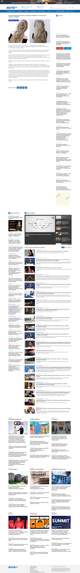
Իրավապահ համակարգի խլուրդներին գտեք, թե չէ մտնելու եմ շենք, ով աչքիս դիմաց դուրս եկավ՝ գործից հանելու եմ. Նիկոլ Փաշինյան (53, 318)
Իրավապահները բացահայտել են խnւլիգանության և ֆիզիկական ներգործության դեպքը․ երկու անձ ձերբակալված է (63, 72)
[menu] (71, 11)
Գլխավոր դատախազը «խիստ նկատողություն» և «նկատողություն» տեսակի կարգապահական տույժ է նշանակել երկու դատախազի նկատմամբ (14, 368)
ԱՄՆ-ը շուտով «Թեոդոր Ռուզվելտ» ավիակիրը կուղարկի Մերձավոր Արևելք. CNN (15, 294)
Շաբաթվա (69, 247)
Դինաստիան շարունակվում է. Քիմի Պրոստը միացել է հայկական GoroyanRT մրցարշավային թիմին (63, 174)
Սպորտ (9, 358)
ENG (72, 7)
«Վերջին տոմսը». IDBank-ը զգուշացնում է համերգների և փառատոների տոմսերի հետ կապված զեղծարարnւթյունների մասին (39, 532)
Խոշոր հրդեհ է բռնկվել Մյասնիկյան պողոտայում (45, 350)
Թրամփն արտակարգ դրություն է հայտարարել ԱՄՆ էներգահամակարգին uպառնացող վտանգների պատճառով (15, 333)
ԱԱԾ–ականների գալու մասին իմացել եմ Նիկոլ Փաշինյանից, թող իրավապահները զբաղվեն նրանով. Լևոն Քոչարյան (53, 401)
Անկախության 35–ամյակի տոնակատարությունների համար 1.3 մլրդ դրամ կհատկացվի (15, 326)
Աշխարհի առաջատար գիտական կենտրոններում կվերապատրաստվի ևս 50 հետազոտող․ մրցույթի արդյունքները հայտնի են (61, 494)
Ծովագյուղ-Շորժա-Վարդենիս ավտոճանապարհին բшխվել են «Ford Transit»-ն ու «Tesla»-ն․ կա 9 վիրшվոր (53, 376)
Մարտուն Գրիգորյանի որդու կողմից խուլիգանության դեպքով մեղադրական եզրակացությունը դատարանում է (63, 95)
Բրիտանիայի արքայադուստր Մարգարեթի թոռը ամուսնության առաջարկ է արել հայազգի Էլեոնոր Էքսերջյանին (61, 544)
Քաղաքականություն (13, 20)
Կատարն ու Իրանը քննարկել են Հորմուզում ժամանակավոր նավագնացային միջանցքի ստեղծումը (62, 88)
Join (68, 48)
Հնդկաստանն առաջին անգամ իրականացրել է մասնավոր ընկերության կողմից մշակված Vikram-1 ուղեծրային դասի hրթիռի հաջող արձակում (61, 501)
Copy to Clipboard (26, 88)
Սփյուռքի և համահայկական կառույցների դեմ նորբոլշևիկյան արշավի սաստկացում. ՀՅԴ (15, 300)
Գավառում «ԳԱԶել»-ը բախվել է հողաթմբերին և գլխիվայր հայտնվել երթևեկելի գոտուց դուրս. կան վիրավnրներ (63, 43)
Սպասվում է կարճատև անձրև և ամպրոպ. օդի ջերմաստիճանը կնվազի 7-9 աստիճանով (63, 151)
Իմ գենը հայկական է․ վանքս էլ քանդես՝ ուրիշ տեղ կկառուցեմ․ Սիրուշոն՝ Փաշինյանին (52, 251)
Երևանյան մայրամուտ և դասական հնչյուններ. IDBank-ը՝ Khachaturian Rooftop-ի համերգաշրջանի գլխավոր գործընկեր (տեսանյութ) (39, 547)
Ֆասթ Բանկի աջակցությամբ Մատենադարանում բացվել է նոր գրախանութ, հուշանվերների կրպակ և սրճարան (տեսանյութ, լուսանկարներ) (40, 540)
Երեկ (66, 247)
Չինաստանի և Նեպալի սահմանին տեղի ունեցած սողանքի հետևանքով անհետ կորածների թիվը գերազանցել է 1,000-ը (15, 354)
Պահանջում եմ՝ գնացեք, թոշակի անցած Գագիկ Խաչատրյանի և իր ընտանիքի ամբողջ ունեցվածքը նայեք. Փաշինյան (52, 334)
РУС (70, 7)
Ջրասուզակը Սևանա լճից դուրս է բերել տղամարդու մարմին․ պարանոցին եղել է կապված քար (53, 300)
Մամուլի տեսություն (37, 469)
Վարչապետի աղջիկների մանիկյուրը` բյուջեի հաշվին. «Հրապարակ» (39, 503)
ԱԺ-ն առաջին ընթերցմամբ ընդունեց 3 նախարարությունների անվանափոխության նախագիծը (63, 36)
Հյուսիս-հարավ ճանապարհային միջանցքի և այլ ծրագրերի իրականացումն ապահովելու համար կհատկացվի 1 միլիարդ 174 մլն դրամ (40, 456)
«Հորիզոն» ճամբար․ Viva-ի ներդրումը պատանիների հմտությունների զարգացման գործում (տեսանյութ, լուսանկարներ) (63, 188)
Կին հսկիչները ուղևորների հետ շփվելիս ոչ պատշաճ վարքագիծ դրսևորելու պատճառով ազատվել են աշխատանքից (15, 280)
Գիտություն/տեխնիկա (59, 469)
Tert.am (12, 8)
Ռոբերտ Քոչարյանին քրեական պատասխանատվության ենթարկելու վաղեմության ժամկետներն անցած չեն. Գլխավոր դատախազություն (15, 287)
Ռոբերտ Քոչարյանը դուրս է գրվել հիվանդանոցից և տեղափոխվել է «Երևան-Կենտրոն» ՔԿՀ (15, 263)
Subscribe (60, 48)
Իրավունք (10, 284)
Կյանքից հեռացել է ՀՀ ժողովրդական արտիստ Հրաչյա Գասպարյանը (49, 267)
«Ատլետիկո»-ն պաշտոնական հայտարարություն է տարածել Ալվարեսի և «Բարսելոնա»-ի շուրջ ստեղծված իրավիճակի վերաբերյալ (63, 80)
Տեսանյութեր (31, 213)
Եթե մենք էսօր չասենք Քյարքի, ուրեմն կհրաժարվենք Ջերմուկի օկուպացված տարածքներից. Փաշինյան (53, 285)
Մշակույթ (33, 514)
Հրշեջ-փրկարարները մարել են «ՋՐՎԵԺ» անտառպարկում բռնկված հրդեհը (63, 128)
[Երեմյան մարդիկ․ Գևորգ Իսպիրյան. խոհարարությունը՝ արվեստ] (40, 224)
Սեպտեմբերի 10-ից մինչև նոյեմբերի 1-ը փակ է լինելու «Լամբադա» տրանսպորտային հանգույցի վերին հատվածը (63, 167)
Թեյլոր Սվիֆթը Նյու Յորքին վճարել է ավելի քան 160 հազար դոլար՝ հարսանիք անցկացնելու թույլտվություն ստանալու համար (61, 550)
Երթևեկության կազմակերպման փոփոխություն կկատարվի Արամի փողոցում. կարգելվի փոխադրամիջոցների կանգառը (63, 121)
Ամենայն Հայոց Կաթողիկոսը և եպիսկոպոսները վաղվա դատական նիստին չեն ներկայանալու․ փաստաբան (14, 347)
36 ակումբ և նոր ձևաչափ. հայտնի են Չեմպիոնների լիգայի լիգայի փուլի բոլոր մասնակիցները (15, 360)
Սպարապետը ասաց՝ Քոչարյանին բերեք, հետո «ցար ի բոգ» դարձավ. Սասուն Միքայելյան (53, 276)
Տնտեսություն (11, 215)
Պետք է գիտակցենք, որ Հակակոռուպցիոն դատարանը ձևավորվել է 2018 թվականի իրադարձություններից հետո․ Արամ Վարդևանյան (51, 384)
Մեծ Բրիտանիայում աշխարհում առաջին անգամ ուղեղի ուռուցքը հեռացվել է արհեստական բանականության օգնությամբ (61, 488)
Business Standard (19, 47)
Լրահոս (60, 15)
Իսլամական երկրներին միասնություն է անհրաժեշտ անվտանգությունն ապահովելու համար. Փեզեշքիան (14, 257)
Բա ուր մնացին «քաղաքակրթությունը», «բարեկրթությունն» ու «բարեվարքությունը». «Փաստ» (39, 487)
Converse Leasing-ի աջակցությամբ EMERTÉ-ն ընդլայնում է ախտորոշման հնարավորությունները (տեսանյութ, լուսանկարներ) (39, 450)
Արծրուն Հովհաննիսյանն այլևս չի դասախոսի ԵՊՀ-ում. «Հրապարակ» (39, 498)
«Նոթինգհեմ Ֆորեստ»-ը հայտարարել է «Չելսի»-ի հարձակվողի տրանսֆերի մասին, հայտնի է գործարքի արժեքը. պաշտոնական (17, 550)
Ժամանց (54, 514)
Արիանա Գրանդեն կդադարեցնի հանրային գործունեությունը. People (60, 539)
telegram (23, 88)
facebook (18, 88)
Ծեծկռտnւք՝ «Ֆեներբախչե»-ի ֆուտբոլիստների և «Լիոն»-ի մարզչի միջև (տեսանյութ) (63, 181)
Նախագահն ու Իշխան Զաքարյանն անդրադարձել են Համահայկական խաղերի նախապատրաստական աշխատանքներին (63, 65)
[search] (65, 7)
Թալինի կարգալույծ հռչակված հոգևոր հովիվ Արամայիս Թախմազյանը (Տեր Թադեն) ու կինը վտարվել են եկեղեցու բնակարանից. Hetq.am (63, 159)
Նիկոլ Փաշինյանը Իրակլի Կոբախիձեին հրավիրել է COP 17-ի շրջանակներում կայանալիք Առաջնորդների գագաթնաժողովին (63, 103)
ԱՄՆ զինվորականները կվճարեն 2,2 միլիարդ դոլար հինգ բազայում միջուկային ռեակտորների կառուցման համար (15, 340)
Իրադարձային (10, 232)
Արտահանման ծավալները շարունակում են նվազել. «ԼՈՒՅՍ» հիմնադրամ (63, 145)
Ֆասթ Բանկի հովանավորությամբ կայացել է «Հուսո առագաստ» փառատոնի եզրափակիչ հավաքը (39, 553)
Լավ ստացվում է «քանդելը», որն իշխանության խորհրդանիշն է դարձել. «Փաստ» (39, 493)
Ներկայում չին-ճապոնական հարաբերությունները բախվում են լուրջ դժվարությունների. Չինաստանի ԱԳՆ (15, 320)
